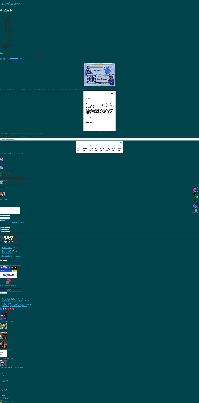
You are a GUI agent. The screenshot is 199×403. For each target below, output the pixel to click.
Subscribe (6, 16)
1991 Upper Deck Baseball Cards (7, 252)
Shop (5, 39)
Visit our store (3, 59)
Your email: (1, 226)
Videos (5, 37)
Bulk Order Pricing (5, 389)
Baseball (8, 20)
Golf (7, 25)
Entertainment (9, 29)
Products (8, 34)
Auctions (5, 47)
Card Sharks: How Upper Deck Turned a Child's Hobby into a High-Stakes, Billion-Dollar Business (16, 300)
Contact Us (4, 375)
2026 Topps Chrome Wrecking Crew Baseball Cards (9, 251)
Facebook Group (4, 396)
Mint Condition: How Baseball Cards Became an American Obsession (12, 301)
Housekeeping (9, 31)
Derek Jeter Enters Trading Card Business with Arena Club (12, 178)
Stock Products (7, 40)
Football (8, 22)
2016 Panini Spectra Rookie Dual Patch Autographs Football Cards (12, 256)
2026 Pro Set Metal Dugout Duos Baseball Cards (9, 5)
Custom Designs (7, 44)
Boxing (7, 24)
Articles (6, 19)
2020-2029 (11, 58)
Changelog (3, 374)
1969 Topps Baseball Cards (6, 170)
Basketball (8, 21)
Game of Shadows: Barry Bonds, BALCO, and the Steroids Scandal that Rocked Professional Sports (17, 304)
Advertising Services (5, 380)
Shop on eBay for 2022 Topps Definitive (8, 139)
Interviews (8, 33)
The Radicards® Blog (3, 401)
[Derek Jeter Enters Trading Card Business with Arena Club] (1, 175)
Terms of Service (4, 382)
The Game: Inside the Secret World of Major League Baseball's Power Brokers (13, 305)
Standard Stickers (8, 42)
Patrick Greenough (2, 58)
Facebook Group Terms (5, 397)
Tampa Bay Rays (18, 153)
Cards (17, 58)
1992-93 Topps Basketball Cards (7, 254)
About (3, 372)
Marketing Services (5, 381)
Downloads (4, 390)
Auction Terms (7, 48)
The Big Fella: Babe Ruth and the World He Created (9, 299)
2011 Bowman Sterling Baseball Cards (7, 7)
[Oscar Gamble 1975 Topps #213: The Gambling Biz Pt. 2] (1, 160)
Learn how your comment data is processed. (18, 222)
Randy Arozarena (12, 153)
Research (8, 35)
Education (8, 28)
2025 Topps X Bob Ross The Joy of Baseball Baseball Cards (11, 3)
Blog (6, 18)
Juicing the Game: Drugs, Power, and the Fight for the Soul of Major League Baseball (14, 306)
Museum (3, 395)
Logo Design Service (8, 45)
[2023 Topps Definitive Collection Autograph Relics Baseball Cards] (1, 183)
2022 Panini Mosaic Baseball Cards (7, 2)
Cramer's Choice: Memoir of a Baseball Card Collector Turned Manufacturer (13, 298)
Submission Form (7, 49)
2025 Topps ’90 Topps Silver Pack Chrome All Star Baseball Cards (12, 4)
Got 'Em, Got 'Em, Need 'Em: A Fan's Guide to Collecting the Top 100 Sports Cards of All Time (16, 302)
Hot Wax (8, 30)
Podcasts (6, 36)
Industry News (9, 32)
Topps (22, 153)
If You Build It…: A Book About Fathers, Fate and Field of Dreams (12, 303)
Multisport (8, 27)
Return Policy (4, 388)
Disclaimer (8, 153)
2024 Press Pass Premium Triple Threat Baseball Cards (10, 247)
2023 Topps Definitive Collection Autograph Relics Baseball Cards (14, 185)
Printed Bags (7, 41)
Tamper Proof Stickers (9, 43)
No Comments (20, 58)
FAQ (2, 373)
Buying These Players (5, 398)
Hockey (7, 23)
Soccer (7, 26)
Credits (3, 383)
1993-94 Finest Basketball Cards (7, 255)
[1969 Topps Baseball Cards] (1, 168)
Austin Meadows (4, 153)
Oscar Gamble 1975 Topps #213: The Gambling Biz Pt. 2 (12, 163)
